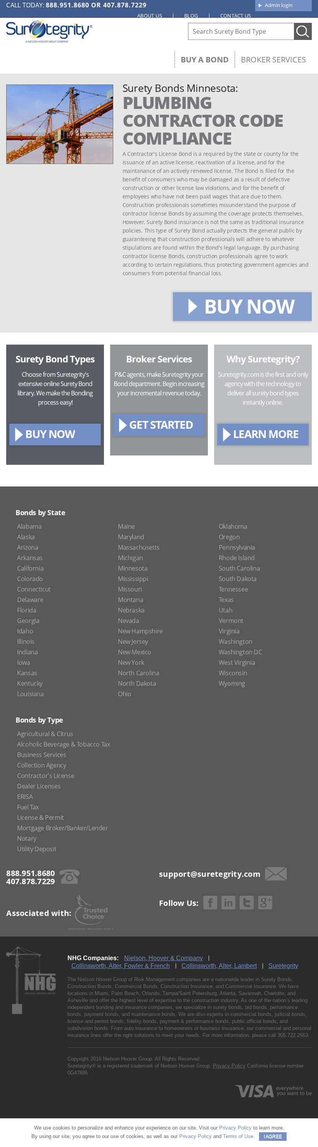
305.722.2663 (293, 1035)
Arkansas (30, 558)
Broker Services (273, 59)
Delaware (30, 599)
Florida (26, 610)
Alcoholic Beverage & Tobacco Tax (63, 744)
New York (131, 662)
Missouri (130, 589)
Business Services (41, 754)
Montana (130, 599)
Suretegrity (283, 965)
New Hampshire (140, 631)
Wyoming (232, 683)
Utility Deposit (36, 849)
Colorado (30, 578)
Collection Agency (41, 765)
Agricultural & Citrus (45, 734)
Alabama (29, 526)
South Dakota (238, 578)
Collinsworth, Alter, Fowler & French (120, 965)
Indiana (27, 652)
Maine (126, 526)
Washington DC (240, 652)
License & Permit (40, 817)
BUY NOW (249, 306)
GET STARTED (161, 424)
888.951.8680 (67, 5)
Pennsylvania (237, 547)
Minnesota (132, 568)
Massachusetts (139, 547)
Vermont (231, 620)
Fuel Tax (28, 807)
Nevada (128, 620)
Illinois (26, 641)
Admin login (278, 5)
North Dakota (137, 683)
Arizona (27, 547)
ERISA (25, 796)
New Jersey (133, 641)
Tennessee (233, 589)
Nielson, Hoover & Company (163, 958)
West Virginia (237, 662)
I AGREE (273, 1136)
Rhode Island (237, 558)
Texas (226, 599)
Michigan (130, 558)
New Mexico (134, 652)
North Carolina (138, 673)
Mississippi (133, 578)
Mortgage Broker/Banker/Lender (62, 828)
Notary (26, 838)
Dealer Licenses (38, 786)
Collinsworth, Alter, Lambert (219, 965)
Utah (225, 610)
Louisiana (30, 694)
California (30, 568)
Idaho (25, 631)
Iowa (23, 662)
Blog (191, 15)
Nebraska (131, 610)
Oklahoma (233, 526)
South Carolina (239, 568)
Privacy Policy (229, 1066)
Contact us (235, 15)
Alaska (26, 537)
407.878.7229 (125, 5)
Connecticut (34, 589)
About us (149, 15)
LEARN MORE (266, 433)
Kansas (27, 673)
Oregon (229, 537)
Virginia (229, 631)
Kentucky (30, 683)
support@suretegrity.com (210, 874)
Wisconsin (233, 673)
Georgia (28, 620)
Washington (235, 641)
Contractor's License (45, 775)
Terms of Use (238, 1136)
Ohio (124, 694)
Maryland (131, 537)
